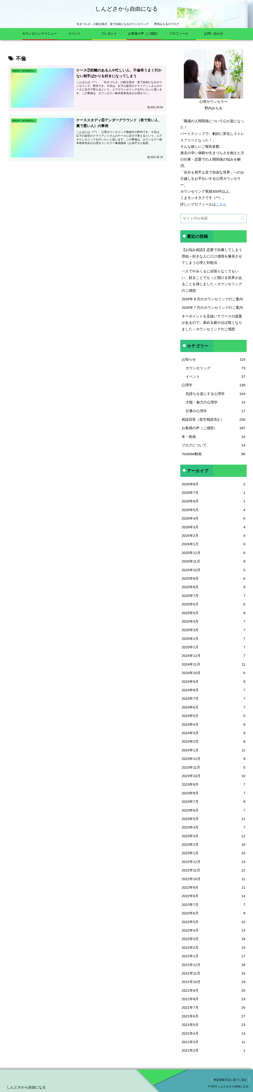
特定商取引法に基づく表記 (230, 1079)
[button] (242, 218)
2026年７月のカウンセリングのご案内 (212, 308)
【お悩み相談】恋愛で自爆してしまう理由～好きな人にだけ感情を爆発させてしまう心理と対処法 (212, 256)
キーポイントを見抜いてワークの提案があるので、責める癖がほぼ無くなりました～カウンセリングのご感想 (212, 322)
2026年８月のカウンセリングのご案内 (212, 299)
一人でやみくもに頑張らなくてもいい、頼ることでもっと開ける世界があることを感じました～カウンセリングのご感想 (212, 280)
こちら (221, 204)
